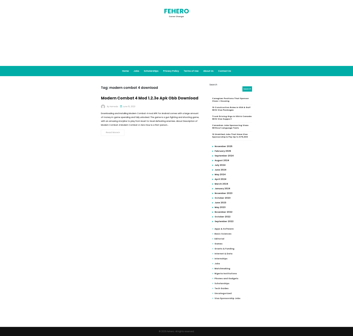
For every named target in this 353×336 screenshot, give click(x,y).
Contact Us (224, 71)
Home (125, 71)
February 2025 (223, 151)
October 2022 (223, 216)
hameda (114, 106)
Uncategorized (223, 293)
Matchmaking (222, 268)
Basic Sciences (223, 233)
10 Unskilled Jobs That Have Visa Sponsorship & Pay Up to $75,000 (230, 135)
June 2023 (220, 202)
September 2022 (224, 221)
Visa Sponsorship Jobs (227, 298)
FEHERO (176, 11)
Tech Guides (222, 288)
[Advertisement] (176, 45)
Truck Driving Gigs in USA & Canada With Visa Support (232, 117)
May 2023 (220, 207)
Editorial (219, 238)
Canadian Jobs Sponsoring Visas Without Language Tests (230, 126)
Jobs (136, 71)
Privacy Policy (171, 71)
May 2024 (220, 174)
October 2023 (223, 198)
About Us (208, 71)
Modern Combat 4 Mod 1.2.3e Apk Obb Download (149, 98)
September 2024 (224, 155)
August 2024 (222, 160)
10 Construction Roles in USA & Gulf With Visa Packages (231, 108)
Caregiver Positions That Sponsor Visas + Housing (230, 99)
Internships (221, 258)
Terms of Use (191, 71)
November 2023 (223, 193)
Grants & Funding (224, 248)
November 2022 (223, 212)
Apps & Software (224, 228)
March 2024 (221, 183)
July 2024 (220, 165)
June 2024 (220, 169)
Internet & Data (223, 253)
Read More (112, 132)
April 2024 (220, 179)
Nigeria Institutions (226, 273)
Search (213, 84)
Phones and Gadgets (226, 278)
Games (219, 243)
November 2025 (223, 146)
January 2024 (222, 188)
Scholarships (151, 71)
